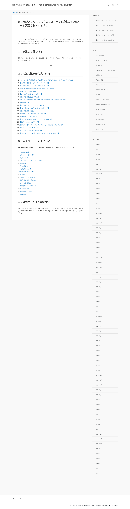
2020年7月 (99, 458)
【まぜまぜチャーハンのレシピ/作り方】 (32, 105)
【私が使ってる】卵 (25, 102)
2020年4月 (99, 473)
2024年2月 (99, 247)
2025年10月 (99, 174)
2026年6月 (99, 144)
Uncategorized (24, 152)
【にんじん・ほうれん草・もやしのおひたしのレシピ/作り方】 (39, 133)
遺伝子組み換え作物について (28, 180)
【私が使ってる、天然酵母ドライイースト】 (33, 113)
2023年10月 (99, 267)
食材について (23, 194)
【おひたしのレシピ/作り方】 (28, 116)
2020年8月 (99, 453)
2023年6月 (99, 287)
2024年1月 (99, 252)
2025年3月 (99, 203)
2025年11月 (99, 169)
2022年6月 (99, 345)
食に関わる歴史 (24, 188)
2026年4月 (99, 154)
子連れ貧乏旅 (23, 166)
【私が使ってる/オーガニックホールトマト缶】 (34, 83)
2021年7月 (99, 399)
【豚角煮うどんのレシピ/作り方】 (105, 35)
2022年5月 (99, 350)
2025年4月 (99, 198)
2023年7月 (99, 282)
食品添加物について (25, 191)
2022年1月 (99, 370)
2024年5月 (99, 233)
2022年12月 (99, 316)
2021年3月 (99, 419)
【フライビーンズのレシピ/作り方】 (30, 94)
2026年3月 (99, 159)
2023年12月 (99, 257)
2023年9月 (99, 272)
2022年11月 (99, 321)
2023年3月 (99, 301)
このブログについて (17, 498)
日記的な (22, 174)
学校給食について (25, 169)
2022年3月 (99, 360)
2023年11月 (99, 262)
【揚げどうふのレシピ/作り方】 (29, 122)
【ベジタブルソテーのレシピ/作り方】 (106, 20)
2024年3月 (99, 242)
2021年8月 (99, 395)
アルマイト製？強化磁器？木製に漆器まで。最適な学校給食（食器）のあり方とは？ (46, 80)
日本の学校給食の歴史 (26, 111)
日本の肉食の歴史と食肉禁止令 (29, 97)
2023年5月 (99, 291)
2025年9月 (99, 179)
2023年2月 (99, 306)
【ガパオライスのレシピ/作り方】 (105, 30)
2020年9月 (99, 449)
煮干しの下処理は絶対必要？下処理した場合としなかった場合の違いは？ (42, 99)
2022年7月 (99, 341)
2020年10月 (99, 444)
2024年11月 (99, 218)
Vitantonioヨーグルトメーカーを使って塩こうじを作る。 (37, 88)
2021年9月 (99, 390)
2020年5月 (99, 468)
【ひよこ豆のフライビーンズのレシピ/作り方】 (34, 108)
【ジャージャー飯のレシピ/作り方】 (106, 40)
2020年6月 (99, 463)
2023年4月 (99, 296)
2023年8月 (99, 277)
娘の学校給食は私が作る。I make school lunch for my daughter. (42, 5)
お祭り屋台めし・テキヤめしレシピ (30, 160)
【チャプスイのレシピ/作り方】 (29, 127)
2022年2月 (99, 365)
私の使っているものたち (27, 177)
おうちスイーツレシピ (26, 155)
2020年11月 (99, 439)
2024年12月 (99, 213)
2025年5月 (99, 193)
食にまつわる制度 (25, 183)
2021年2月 (99, 424)
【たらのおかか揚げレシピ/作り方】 (30, 130)
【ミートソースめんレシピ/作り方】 (106, 25)
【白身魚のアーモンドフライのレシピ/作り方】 (34, 85)
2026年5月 (99, 149)
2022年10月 (99, 326)
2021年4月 (99, 414)
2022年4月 (99, 355)
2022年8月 (99, 336)
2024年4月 (99, 237)
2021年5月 (99, 409)
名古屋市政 (23, 163)
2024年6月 (99, 228)
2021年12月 (99, 375)
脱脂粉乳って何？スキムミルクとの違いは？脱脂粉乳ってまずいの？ (41, 125)
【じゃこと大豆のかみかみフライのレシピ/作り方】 (35, 119)
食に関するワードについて (27, 186)
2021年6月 (99, 404)
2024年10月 (99, 223)
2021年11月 (99, 380)
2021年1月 (99, 429)
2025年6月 (99, 188)
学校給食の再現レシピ (26, 172)
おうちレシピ (23, 158)
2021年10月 (99, 385)
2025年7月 (99, 183)
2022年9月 (99, 331)
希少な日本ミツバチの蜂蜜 (27, 91)
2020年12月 (99, 434)
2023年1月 (99, 311)
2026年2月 (99, 164)
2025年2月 (99, 208)
